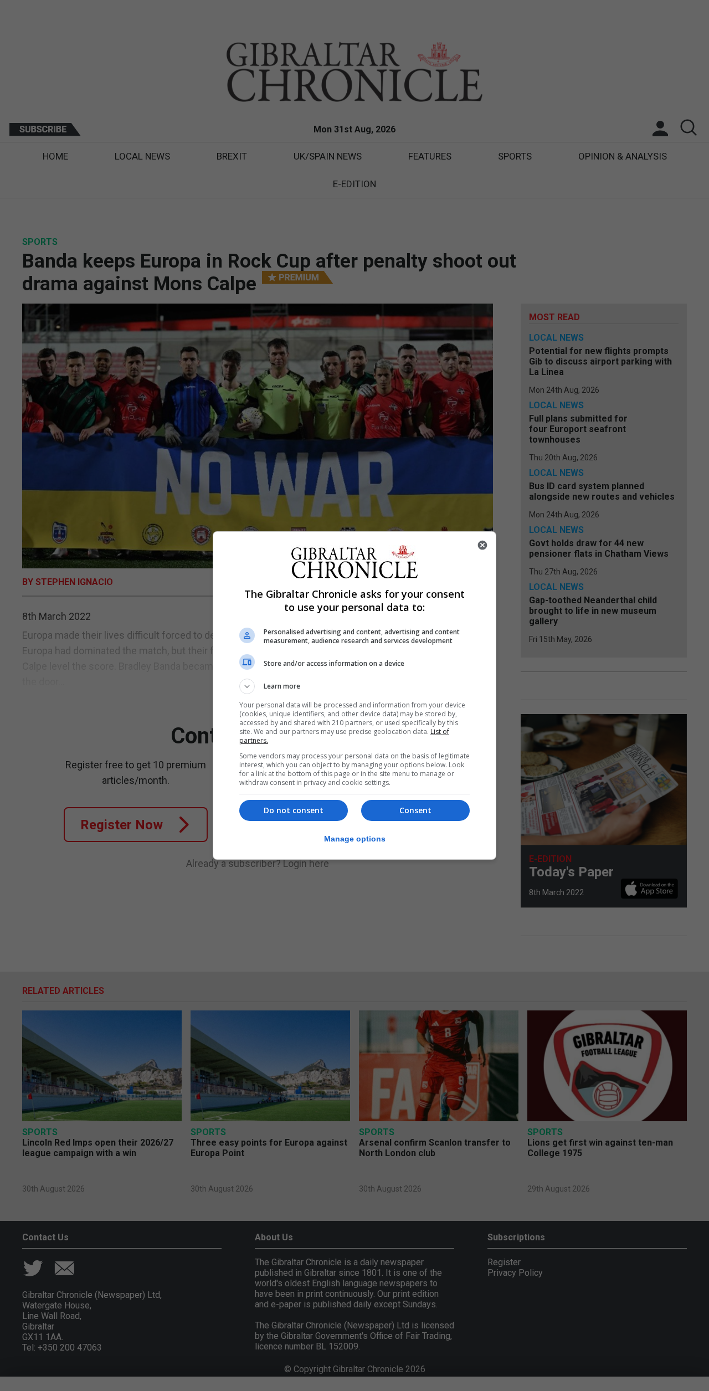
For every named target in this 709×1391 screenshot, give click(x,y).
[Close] (482, 545)
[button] (354, 686)
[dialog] (354, 695)
